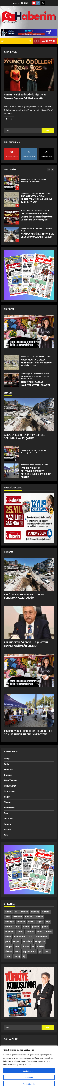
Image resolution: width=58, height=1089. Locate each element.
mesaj (49, 931)
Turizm (24, 379)
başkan (39, 916)
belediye (9, 921)
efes (18, 926)
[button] (3, 41)
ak (16, 911)
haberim (30, 931)
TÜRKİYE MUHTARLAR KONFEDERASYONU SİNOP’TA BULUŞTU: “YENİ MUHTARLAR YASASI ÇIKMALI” (11, 380)
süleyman (40, 941)
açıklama (17, 916)
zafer (8, 956)
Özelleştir (29, 1077)
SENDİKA (27, 941)
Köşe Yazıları (10, 780)
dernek (8, 926)
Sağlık (31, 211)
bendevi (21, 921)
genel (45, 926)
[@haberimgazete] (34, 3)
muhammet (19, 936)
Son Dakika (40, 176)
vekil (17, 951)
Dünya (23, 176)
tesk (17, 946)
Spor (6, 813)
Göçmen (9, 931)
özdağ (17, 956)
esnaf (26, 926)
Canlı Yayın (48, 41)
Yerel (47, 193)
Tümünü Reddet (29, 1084)
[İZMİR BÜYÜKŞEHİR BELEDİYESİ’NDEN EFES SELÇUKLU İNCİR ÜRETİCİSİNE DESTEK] (29, 710)
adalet (8, 911)
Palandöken (41, 936)
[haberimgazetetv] (38, 3)
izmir (39, 931)
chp (48, 921)
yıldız (47, 951)
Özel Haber (9, 791)
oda (30, 936)
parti (7, 941)
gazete (35, 926)
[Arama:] (23, 130)
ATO (7, 916)
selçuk (16, 941)
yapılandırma (29, 951)
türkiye (40, 946)
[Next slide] (52, 169)
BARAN (28, 916)
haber (20, 931)
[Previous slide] (48, 169)
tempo (8, 946)
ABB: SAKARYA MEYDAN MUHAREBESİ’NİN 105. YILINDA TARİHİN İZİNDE (11, 182)
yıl (40, 951)
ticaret (26, 946)
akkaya (24, 911)
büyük (40, 921)
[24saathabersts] (43, 3)
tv (33, 946)
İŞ (24, 956)
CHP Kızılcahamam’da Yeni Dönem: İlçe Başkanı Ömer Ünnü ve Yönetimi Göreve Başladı (11, 199)
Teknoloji (46, 376)
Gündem (30, 176)
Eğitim (30, 373)
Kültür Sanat (26, 376)
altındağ (35, 911)
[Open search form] (30, 41)
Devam (10, 118)
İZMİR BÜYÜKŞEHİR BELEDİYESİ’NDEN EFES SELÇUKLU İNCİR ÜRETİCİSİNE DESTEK (11, 470)
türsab (8, 951)
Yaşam (48, 176)
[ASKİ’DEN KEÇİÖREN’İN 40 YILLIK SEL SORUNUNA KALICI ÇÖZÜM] (29, 414)
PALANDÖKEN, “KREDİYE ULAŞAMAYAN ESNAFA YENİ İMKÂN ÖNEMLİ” (11, 234)
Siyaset (30, 193)
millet (8, 936)
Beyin (30, 921)
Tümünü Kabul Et (29, 1071)
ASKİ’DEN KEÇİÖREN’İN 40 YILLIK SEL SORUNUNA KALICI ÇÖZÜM (11, 217)
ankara (45, 911)
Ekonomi (24, 211)
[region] (29, 1067)
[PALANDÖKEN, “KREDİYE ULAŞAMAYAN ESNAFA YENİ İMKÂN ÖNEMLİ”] (29, 622)
